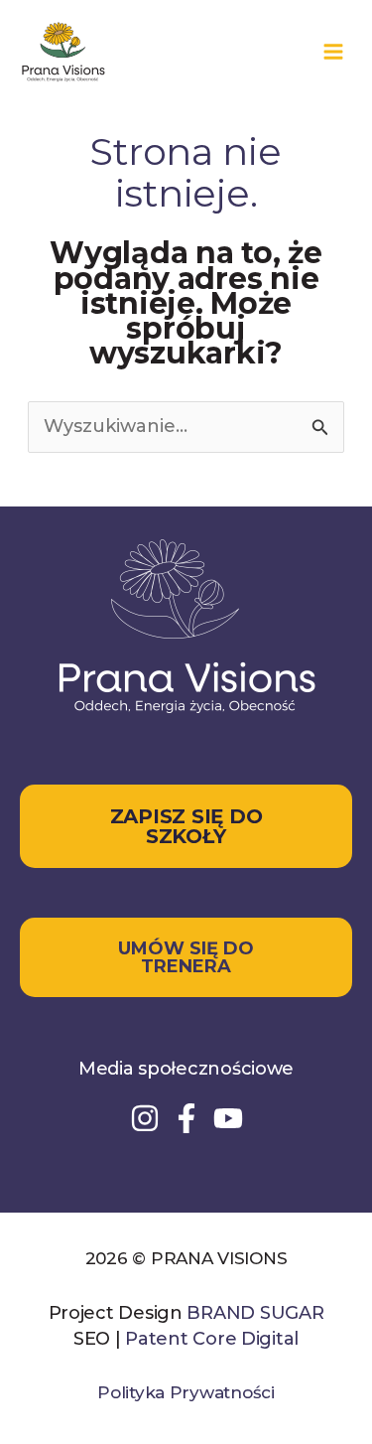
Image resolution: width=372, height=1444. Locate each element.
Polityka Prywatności (186, 1392)
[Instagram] (145, 1118)
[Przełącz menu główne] (333, 52)
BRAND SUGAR (254, 1313)
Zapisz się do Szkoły (186, 826)
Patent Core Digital (212, 1339)
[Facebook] (186, 1118)
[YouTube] (228, 1118)
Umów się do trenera (186, 957)
